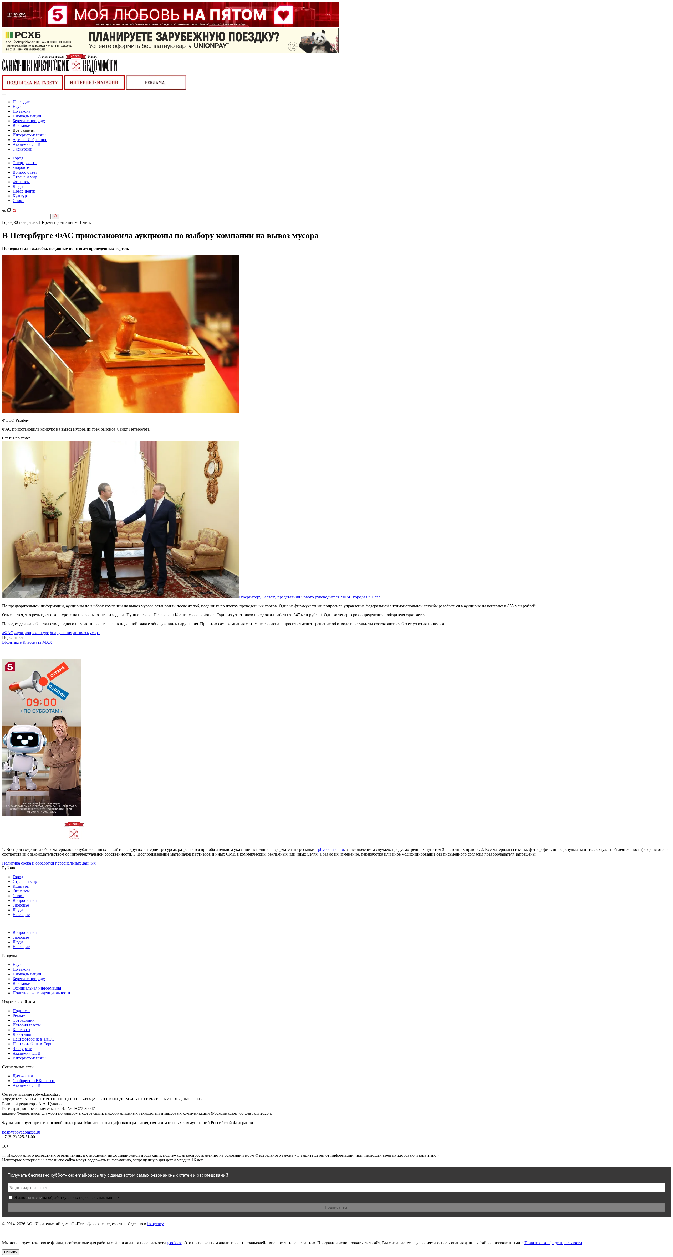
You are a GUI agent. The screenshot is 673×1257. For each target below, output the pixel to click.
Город (18, 158)
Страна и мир (25, 177)
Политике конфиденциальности (553, 1242)
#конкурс (40, 632)
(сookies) (174, 1242)
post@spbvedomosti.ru (21, 1132)
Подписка (21, 1010)
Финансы (21, 181)
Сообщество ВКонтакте (34, 1080)
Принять (10, 1252)
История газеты (27, 1025)
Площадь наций (27, 116)
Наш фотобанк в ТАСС (33, 1039)
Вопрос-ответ (25, 172)
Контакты (21, 1029)
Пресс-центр (24, 191)
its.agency (155, 1224)
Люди (18, 186)
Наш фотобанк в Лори (33, 1044)
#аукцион (22, 632)
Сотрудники (24, 1020)
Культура (21, 196)
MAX (47, 642)
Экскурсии (22, 149)
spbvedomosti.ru (330, 849)
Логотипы (22, 1034)
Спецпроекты (25, 163)
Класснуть (32, 642)
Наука (18, 106)
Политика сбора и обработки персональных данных (49, 863)
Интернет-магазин (29, 135)
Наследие (21, 102)
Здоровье (21, 167)
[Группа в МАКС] (10, 211)
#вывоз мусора (86, 632)
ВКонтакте (12, 642)
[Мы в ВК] (4, 211)
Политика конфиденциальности (41, 993)
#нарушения (61, 632)
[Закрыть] (4, 1156)
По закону (22, 111)
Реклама (20, 1015)
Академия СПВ (26, 144)
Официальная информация (37, 988)
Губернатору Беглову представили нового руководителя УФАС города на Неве (309, 597)
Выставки (21, 125)
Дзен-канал (23, 1076)
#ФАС (7, 632)
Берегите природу (29, 120)
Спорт (18, 200)
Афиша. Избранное (30, 139)
